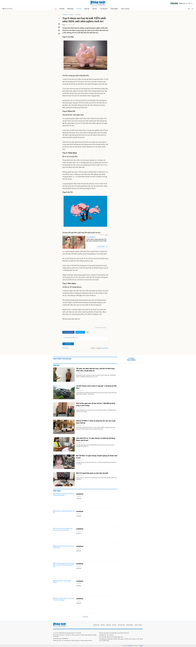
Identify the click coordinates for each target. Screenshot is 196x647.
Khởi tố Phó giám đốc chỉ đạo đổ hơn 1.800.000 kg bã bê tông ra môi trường (95, 404)
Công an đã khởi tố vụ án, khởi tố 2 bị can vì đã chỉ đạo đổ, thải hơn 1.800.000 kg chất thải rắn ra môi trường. (96, 410)
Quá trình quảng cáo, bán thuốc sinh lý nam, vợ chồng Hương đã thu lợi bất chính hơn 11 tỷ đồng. (96, 463)
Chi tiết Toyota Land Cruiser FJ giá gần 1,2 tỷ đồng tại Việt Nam (96, 387)
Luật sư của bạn (125, 8)
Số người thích (104, 348)
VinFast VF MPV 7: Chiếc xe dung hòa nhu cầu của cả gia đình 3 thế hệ (96, 422)
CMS (130, 645)
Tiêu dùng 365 (103, 8)
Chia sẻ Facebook (69, 332)
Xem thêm (85, 616)
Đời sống (78, 8)
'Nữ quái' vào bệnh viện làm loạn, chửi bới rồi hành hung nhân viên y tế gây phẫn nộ (95, 370)
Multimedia (70, 8)
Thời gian (98, 348)
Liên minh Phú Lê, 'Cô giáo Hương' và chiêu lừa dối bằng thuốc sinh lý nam (95, 439)
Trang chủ (64, 14)
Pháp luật (86, 8)
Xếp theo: (93, 348)
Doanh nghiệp (114, 8)
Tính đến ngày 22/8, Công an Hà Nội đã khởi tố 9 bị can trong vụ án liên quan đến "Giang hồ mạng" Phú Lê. (95, 445)
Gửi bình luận (68, 343)
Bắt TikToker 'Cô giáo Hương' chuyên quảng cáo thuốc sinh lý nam (96, 457)
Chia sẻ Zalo (81, 332)
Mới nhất (62, 8)
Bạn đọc (94, 8)
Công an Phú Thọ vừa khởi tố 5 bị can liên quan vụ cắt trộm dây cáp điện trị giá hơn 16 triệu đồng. (96, 478)
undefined (79, 494)
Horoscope (77, 14)
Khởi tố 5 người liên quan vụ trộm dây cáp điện (92, 473)
